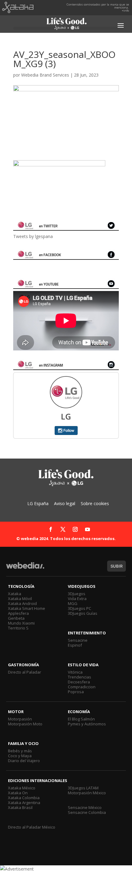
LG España (38, 503)
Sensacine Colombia (87, 812)
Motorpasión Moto (25, 723)
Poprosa (76, 691)
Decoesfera (79, 681)
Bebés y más (20, 750)
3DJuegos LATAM (83, 787)
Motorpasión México (87, 792)
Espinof (75, 645)
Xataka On (18, 792)
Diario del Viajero (24, 760)
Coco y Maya (20, 755)
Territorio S (18, 627)
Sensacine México (85, 807)
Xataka (14, 593)
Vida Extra (77, 598)
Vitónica (75, 672)
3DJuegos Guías (82, 613)
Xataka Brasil (20, 807)
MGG (72, 603)
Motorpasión (20, 718)
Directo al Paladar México (31, 827)
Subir (116, 566)
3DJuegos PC (79, 608)
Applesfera (18, 613)
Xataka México (21, 787)
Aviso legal (64, 503)
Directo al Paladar (24, 672)
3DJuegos (76, 593)
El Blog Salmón (81, 718)
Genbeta (16, 618)
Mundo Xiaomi (21, 623)
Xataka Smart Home (26, 608)
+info (125, 11)
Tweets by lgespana (33, 236)
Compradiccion (81, 686)
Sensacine (77, 640)
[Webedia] (25, 568)
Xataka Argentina (24, 802)
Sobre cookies (95, 503)
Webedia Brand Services (45, 75)
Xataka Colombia (24, 797)
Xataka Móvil (20, 598)
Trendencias (79, 677)
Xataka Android (22, 603)
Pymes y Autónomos (87, 723)
